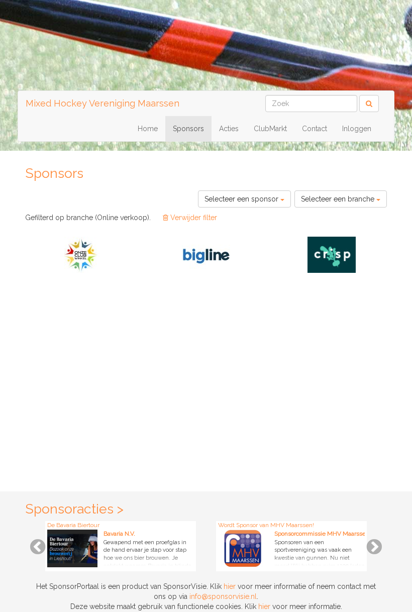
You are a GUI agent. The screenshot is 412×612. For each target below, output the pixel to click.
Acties (229, 129)
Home (148, 129)
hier (230, 586)
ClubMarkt (270, 129)
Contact (314, 129)
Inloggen (356, 129)
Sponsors (188, 129)
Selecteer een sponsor (242, 199)
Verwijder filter (192, 218)
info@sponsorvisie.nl (223, 596)
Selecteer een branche (338, 199)
